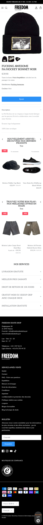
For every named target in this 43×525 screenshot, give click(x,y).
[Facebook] (3, 451)
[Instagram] (7, 451)
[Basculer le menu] (2, 7)
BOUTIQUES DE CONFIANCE (12, 461)
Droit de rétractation (9, 387)
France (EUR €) (8, 504)
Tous (21, 146)
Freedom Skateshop (11, 516)
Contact (4, 374)
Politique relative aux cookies (12, 400)
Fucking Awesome (17, 84)
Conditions (5, 390)
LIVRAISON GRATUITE (12, 271)
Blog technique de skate (10, 410)
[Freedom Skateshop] (21, 8)
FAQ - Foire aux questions (11, 377)
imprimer (5, 394)
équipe (4, 371)
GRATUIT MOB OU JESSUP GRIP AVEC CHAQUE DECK (17, 296)
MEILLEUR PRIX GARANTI (14, 279)
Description (6, 110)
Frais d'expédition (19, 78)
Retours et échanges (9, 384)
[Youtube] (11, 451)
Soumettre (8, 444)
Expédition (5, 381)
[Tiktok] (15, 451)
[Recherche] (7, 7)
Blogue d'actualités (8, 407)
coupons (5, 403)
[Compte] (35, 7)
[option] (21, 33)
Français (6, 510)
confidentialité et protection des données (16, 397)
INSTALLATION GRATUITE (14, 306)
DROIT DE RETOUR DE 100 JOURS (18, 287)
